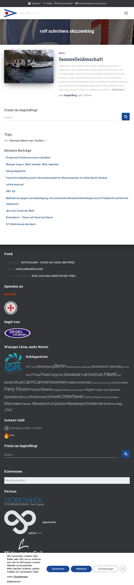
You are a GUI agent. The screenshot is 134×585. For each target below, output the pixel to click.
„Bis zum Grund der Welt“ (20, 210)
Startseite (36, 3)
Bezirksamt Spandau (107, 366)
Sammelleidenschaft (81, 59)
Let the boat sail (15, 184)
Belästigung (45, 366)
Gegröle (56, 375)
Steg (26, 397)
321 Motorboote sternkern (21, 224)
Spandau (114, 389)
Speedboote (14, 397)
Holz (119, 375)
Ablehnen (81, 568)
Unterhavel (72, 396)
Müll (109, 383)
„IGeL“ (9, 410)
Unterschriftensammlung (97, 397)
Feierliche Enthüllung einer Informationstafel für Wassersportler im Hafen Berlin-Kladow (56, 177)
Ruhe (64, 389)
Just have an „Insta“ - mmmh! (25, 428)
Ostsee (115, 382)
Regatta (57, 390)
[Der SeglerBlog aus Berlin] (23, 13)
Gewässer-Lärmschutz (83, 374)
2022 (34, 367)
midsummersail (79, 382)
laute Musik (14, 382)
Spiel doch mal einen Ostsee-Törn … (54, 276)
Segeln (90, 390)
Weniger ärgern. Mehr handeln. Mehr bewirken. (32, 164)
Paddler (124, 382)
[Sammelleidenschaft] (29, 66)
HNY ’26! (10, 191)
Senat (106, 390)
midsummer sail (99, 383)
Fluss (45, 374)
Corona (126, 367)
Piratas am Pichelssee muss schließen (28, 157)
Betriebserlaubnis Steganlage (78, 367)
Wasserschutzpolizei (49, 403)
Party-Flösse (16, 389)
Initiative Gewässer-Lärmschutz (92, 3)
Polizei (34, 389)
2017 (28, 366)
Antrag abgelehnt (15, 171)
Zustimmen (58, 568)
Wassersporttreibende (84, 403)
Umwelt (54, 396)
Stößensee (37, 397)
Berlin (60, 366)
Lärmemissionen (50, 382)
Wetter (50, 3)
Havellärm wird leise (29, 269)
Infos (62, 53)
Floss (36, 374)
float (28, 375)
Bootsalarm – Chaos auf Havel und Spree (29, 217)
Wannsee (12, 403)
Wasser (26, 404)
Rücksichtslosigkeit (76, 390)
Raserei (47, 389)
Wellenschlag (112, 404)
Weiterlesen (118, 89)
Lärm (29, 382)
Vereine (114, 397)
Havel (110, 374)
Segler (99, 389)
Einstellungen (21, 576)
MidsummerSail (64, 3)
